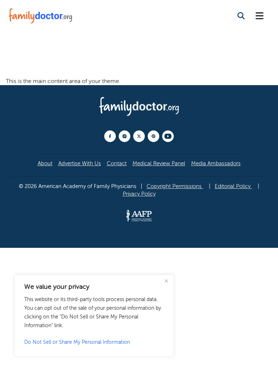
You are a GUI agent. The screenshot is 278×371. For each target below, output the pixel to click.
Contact (117, 163)
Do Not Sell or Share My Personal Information (77, 342)
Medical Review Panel (158, 163)
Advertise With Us (79, 163)
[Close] (166, 280)
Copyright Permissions (175, 186)
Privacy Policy (139, 194)
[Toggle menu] (260, 16)
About (45, 163)
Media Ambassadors (216, 163)
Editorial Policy (233, 186)
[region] (94, 316)
